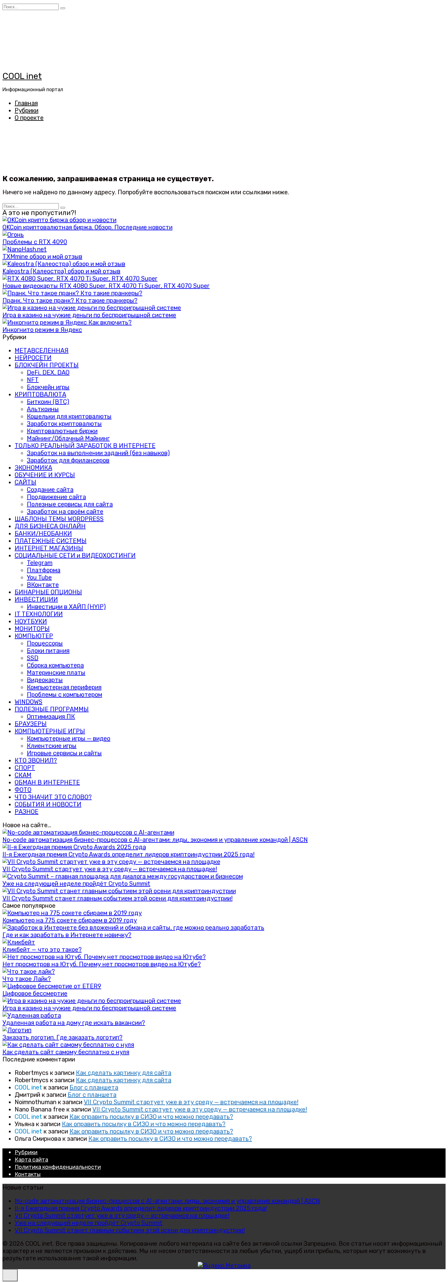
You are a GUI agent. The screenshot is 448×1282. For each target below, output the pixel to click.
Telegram (39, 562)
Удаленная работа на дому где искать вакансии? (73, 1022)
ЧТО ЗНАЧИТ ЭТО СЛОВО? (53, 797)
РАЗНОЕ (26, 811)
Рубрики (26, 110)
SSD (32, 658)
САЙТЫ (25, 482)
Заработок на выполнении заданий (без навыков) (98, 453)
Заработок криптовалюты (64, 423)
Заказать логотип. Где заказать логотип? (62, 1037)
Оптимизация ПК (51, 716)
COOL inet (22, 76)
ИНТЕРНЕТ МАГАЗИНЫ (49, 548)
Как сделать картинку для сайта (123, 1072)
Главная (26, 103)
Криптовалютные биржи (62, 431)
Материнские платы (56, 672)
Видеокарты (45, 680)
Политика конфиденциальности (58, 1167)
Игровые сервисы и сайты (64, 753)
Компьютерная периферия (64, 687)
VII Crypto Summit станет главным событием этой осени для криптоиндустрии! (117, 898)
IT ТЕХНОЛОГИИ (39, 614)
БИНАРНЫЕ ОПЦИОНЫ (48, 592)
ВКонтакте (43, 584)
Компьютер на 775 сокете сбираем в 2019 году (69, 920)
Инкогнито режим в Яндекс (42, 329)
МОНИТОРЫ (32, 628)
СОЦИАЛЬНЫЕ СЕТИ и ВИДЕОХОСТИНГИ (75, 555)
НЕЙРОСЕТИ (33, 357)
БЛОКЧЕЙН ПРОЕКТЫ (47, 365)
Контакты (28, 1174)
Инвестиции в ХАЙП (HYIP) (66, 606)
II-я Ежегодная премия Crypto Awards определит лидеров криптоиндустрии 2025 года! (128, 854)
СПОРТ (25, 767)
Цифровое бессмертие (34, 993)
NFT (33, 379)
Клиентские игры (51, 745)
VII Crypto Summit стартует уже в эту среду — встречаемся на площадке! (109, 869)
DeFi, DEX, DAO (48, 372)
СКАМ (23, 775)
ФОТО (23, 789)
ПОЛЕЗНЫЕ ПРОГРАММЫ (52, 709)
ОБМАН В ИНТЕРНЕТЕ (47, 782)
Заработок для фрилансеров (68, 460)
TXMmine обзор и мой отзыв (42, 256)
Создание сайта (50, 489)
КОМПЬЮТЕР (34, 636)
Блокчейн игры (48, 387)
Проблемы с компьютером (64, 694)
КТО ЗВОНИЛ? (36, 760)
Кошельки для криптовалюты (69, 416)
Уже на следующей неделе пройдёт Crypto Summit (76, 883)
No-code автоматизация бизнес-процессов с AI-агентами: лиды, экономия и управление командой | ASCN (155, 839)
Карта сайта (31, 1159)
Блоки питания (48, 650)
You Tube (39, 577)
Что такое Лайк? (26, 978)
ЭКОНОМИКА (33, 467)
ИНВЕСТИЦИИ (36, 599)
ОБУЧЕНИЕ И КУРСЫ (45, 475)
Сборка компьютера (55, 665)
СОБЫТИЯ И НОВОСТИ (48, 804)
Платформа (43, 570)
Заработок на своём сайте (65, 511)
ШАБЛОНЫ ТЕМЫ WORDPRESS (59, 518)
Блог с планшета (93, 1087)
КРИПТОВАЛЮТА (40, 394)
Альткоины (43, 409)
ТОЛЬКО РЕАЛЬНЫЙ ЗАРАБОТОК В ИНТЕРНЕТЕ (85, 445)
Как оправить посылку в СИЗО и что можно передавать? (151, 1116)
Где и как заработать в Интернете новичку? (66, 935)
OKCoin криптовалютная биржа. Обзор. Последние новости (87, 227)
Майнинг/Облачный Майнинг (68, 438)
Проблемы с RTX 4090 (34, 242)
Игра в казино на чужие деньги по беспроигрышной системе (89, 315)
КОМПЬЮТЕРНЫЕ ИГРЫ (50, 731)
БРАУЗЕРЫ (31, 723)
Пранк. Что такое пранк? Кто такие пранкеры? (69, 300)
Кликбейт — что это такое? (42, 949)
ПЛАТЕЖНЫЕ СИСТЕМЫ (51, 540)
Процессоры (45, 643)
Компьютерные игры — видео (68, 738)
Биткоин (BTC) (48, 401)
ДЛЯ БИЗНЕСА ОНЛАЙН (50, 526)
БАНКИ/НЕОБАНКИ (43, 533)
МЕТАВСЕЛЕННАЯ (42, 350)
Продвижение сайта (56, 497)
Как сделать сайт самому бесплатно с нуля (65, 1052)
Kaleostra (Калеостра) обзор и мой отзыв (61, 271)
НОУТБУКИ (31, 621)
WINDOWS (28, 702)
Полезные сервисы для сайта (70, 504)
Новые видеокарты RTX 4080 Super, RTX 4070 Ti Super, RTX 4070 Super (106, 285)
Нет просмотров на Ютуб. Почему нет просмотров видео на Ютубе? (101, 964)
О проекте (29, 117)
